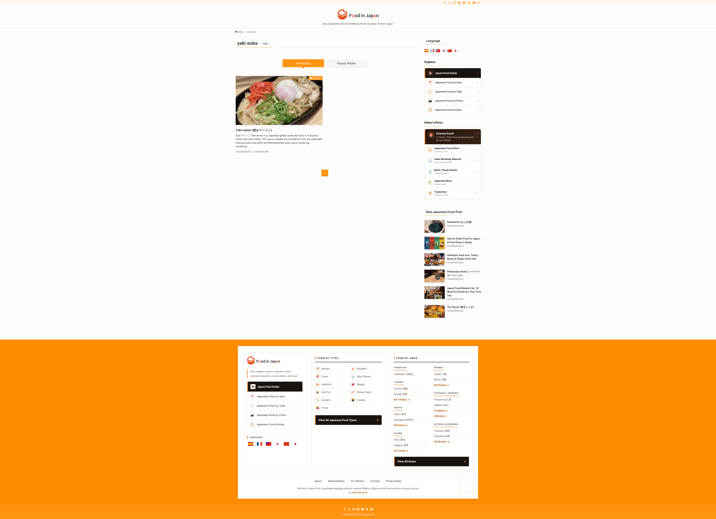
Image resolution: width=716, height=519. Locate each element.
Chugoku (439, 410)
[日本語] (295, 444)
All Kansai (440, 385)
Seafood (324, 384)
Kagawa (441, 404)
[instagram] (454, 3)
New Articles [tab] (303, 63)
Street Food (361, 392)
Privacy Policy (393, 480)
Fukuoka (442, 430)
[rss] (469, 3)
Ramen (323, 368)
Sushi (322, 376)
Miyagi (400, 393)
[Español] (250, 444)
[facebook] (444, 3)
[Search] (478, 3)
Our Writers (357, 480)
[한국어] (277, 444)
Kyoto (440, 379)
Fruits (322, 407)
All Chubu (400, 450)
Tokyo (400, 414)
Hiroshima (442, 399)
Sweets (323, 399)
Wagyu (358, 384)
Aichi (399, 439)
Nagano (401, 445)
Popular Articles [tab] (346, 63)
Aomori (401, 388)
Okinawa (442, 436)
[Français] (259, 444)
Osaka (440, 374)
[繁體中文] (268, 444)
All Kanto (399, 425)
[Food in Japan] (358, 14)
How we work (359, 492)
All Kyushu (440, 441)
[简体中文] (286, 444)
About (318, 480)
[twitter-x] (449, 3)
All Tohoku (400, 399)
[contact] (473, 3)
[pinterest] (459, 3)
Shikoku (439, 415)
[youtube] (464, 3)
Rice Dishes (361, 376)
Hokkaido (403, 374)
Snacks (358, 399)
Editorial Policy (336, 480)
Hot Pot (323, 392)
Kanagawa (404, 419)
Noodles (359, 368)
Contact (375, 480)
